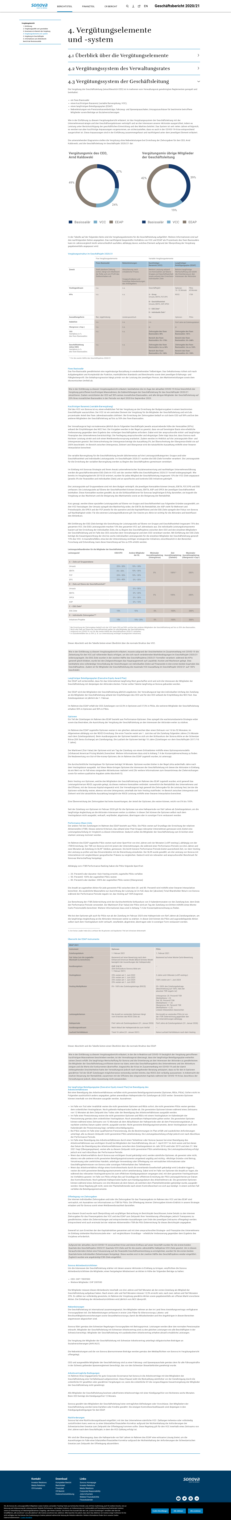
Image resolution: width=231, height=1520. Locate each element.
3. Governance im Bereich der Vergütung (36, 31)
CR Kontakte (36, 1488)
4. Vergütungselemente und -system (35, 34)
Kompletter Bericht (63, 1482)
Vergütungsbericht (28, 23)
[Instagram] (190, 1498)
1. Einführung (27, 26)
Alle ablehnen (178, 1511)
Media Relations (38, 1485)
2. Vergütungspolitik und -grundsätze (35, 29)
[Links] (139, 6)
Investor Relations (39, 1482)
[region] (115, 1511)
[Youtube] (178, 1498)
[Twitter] (184, 1498)
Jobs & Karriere (86, 1494)
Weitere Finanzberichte (89, 1497)
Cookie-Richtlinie (26, 1517)
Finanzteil (88, 6)
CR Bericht (111, 6)
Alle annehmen (195, 1511)
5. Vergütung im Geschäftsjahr (33, 36)
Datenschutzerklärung (65, 1494)
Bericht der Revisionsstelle (32, 41)
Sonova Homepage (88, 1482)
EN (146, 6)
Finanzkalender (86, 1500)
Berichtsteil (64, 6)
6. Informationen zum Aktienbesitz (34, 39)
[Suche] (127, 6)
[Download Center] (133, 6)
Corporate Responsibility (90, 1491)
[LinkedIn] (197, 1498)
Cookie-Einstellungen (160, 1511)
